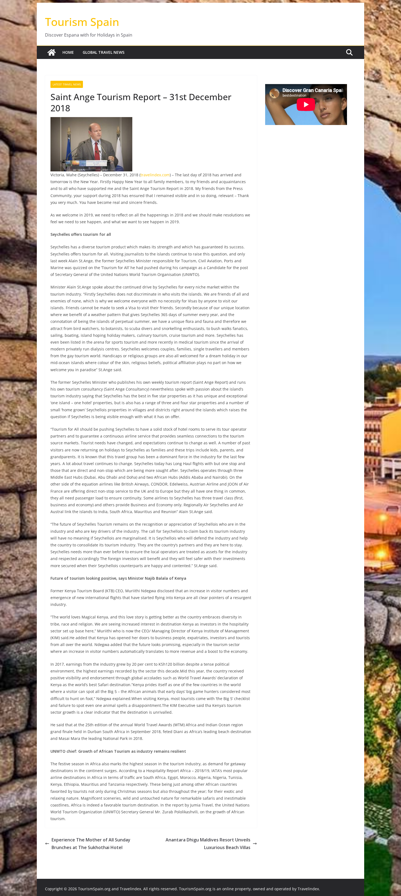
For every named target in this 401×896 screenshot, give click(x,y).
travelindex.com (155, 174)
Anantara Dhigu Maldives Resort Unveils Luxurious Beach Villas (208, 844)
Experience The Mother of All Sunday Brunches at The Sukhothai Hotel (91, 844)
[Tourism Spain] (51, 52)
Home (68, 52)
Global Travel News (103, 52)
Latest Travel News (67, 84)
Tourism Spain (82, 21)
